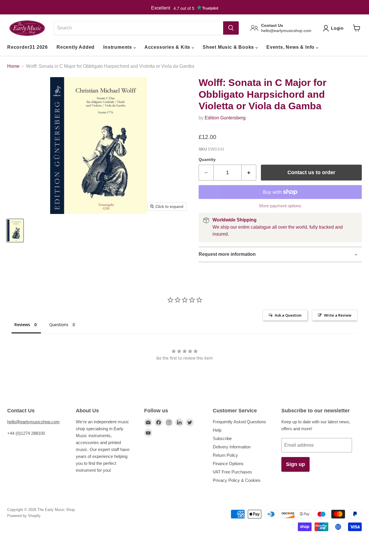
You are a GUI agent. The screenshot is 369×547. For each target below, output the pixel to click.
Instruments (118, 47)
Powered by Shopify (24, 516)
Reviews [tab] (22, 324)
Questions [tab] (58, 324)
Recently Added (76, 47)
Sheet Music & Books (229, 47)
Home (13, 66)
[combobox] (138, 28)
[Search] (231, 28)
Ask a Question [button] (288, 315)
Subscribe (222, 438)
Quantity (207, 159)
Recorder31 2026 (27, 47)
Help (217, 430)
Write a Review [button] (337, 315)
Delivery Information (232, 446)
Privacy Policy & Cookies (237, 480)
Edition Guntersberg (225, 117)
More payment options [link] (280, 205)
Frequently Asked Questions (239, 421)
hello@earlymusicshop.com (33, 421)
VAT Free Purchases (232, 471)
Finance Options (228, 463)
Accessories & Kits (168, 47)
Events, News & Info (291, 47)
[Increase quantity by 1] (249, 173)
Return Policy (225, 455)
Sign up (295, 464)
